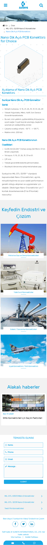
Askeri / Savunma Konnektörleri (23, 329)
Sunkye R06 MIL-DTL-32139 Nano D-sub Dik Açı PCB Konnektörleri (23, 63)
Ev (6, 26)
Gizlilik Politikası (31, 537)
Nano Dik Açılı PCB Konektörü (18, 31)
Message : (11, 466)
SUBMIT (23, 482)
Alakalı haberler (23, 387)
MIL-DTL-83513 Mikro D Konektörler (19, 496)
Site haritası (16, 537)
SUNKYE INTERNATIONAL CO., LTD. (27, 532)
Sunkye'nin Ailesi (20, 519)
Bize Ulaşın (7, 519)
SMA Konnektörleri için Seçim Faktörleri (22, 418)
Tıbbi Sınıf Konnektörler (23, 292)
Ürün (13, 26)
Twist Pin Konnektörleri (14, 508)
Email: (10, 459)
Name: (10, 445)
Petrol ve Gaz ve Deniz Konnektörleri (23, 255)
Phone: (10, 452)
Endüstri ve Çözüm (36, 519)
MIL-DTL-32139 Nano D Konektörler (21, 29)
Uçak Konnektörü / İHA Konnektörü (23, 366)
